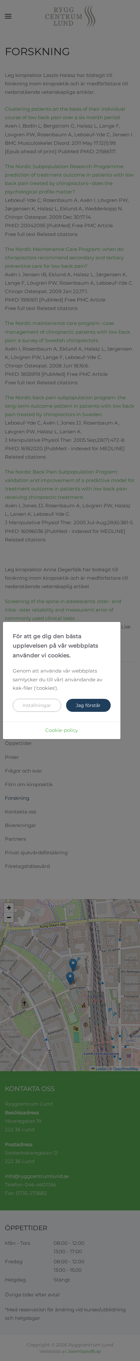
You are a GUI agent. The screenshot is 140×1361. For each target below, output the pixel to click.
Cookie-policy (61, 730)
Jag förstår (88, 705)
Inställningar (36, 705)
